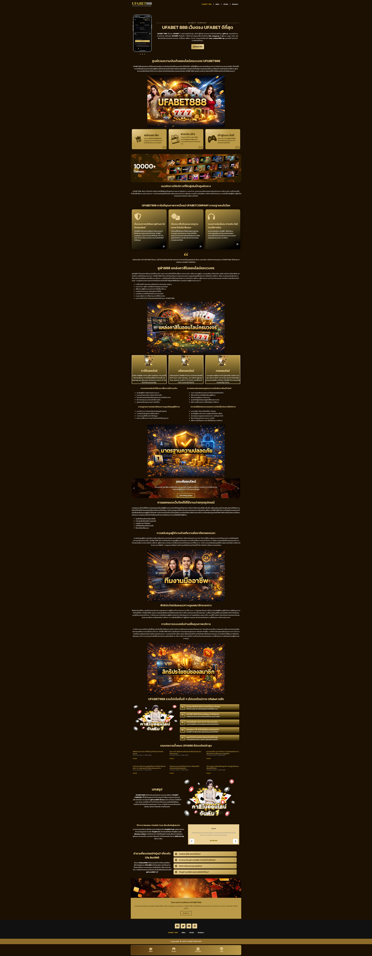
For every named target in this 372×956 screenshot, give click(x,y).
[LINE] (221, 948)
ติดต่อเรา (235, 4)
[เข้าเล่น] (173, 948)
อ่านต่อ (135, 759)
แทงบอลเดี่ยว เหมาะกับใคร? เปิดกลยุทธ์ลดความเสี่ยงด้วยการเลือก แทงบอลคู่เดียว (222, 752)
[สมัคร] (150, 948)
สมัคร (217, 4)
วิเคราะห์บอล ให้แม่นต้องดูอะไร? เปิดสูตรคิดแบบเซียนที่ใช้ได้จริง (222, 767)
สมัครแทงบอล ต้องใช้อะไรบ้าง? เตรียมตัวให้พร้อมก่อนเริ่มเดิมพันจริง (184, 767)
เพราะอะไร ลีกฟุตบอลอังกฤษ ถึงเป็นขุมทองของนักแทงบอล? (185, 752)
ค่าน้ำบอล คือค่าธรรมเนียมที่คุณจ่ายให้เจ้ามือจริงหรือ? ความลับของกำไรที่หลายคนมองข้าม (149, 767)
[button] (135, 33)
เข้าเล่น (225, 4)
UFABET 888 (206, 4)
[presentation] (191, 841)
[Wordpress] (194, 926)
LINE (221, 951)
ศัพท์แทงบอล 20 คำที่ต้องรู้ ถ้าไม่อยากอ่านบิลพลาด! (148, 752)
